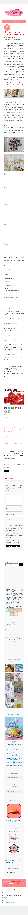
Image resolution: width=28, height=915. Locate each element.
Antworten (6, 471)
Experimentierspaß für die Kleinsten (14, 750)
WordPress (16, 883)
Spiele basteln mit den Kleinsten (14, 762)
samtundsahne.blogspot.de (13, 84)
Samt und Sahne (10, 429)
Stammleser (11, 607)
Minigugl (16, 427)
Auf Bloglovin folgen (14, 836)
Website (8, 520)
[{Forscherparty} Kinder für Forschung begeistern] (9, 677)
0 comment (8, 434)
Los (21, 564)
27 (7, 26)
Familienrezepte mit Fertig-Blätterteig (14, 754)
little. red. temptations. (16, 881)
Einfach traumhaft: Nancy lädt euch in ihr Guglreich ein (14, 34)
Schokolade (21, 429)
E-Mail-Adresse (10, 514)
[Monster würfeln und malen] (9, 694)
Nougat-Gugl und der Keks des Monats (14, 443)
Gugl (11, 39)
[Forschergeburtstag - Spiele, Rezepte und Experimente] (9, 703)
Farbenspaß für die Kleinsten (14, 747)
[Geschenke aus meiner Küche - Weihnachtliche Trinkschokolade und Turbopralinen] (18, 694)
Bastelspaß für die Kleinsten (14, 744)
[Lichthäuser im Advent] (9, 685)
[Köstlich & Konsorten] (14, 854)
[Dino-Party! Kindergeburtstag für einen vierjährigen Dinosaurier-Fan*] (9, 668)
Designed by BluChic (9, 885)
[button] (5, 408)
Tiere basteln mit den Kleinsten (14, 765)
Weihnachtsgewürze (9, 431)
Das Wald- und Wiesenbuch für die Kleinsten (14, 758)
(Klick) (5, 371)
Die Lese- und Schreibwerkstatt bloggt (14, 821)
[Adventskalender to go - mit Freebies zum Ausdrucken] (18, 668)
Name (8, 508)
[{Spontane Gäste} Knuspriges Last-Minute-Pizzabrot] (18, 685)
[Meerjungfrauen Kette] (18, 677)
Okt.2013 (7, 28)
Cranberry (6, 427)
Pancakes (14, 741)
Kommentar (9, 494)
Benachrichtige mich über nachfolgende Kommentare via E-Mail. (14, 535)
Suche (7, 562)
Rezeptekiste (16, 39)
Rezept (22, 427)
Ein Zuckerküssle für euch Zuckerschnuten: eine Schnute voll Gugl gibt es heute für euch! (14, 438)
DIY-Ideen (8, 595)
